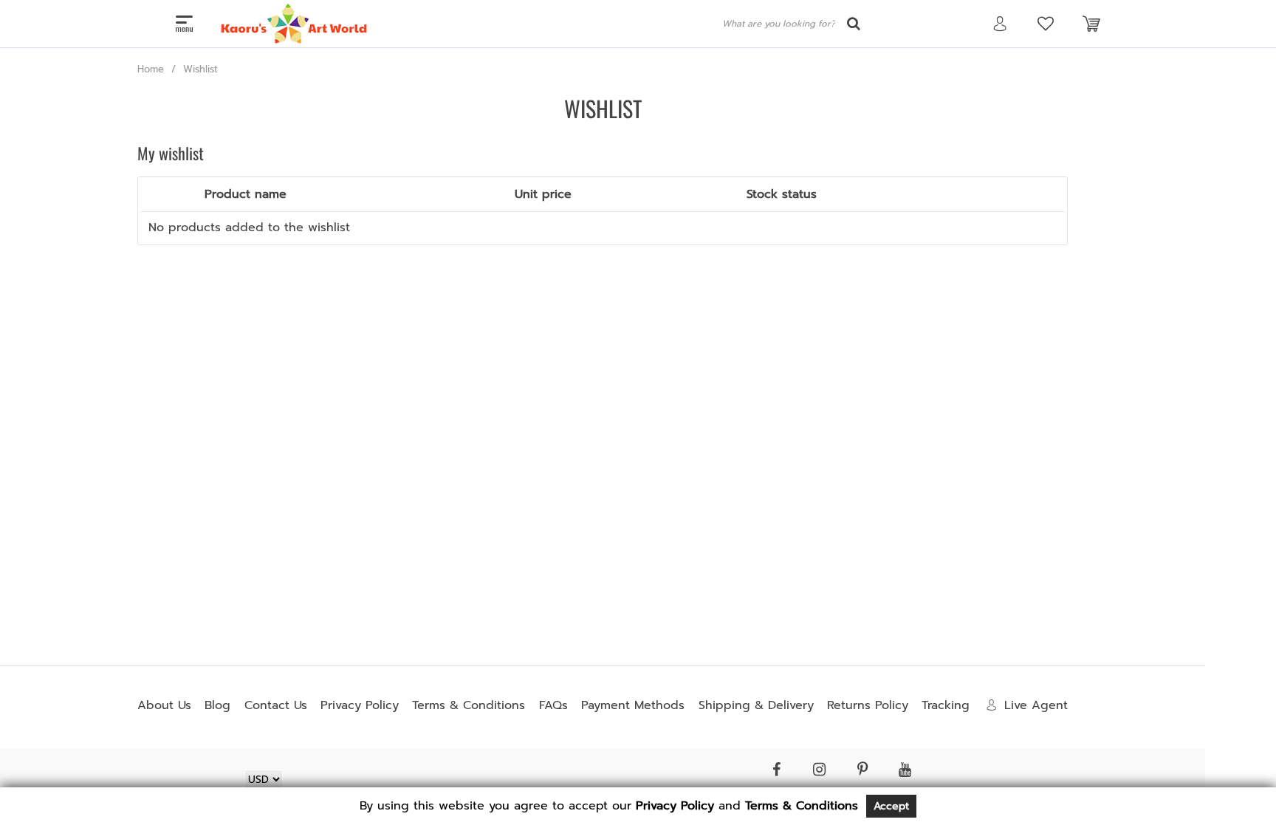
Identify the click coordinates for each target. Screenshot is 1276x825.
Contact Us (275, 705)
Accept (891, 806)
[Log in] (1000, 24)
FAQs (553, 705)
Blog (217, 705)
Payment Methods (633, 705)
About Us (164, 705)
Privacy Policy (359, 705)
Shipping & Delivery (756, 705)
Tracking (946, 705)
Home (150, 69)
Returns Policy (867, 705)
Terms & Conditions (468, 705)
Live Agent (1036, 705)
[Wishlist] (1045, 24)
